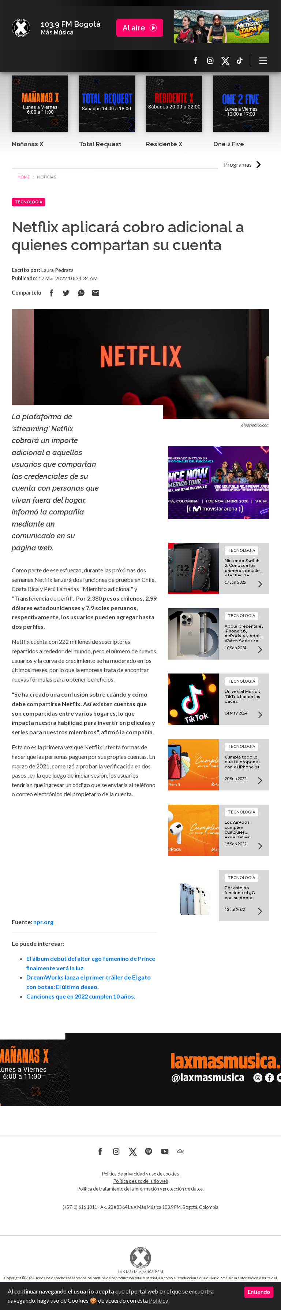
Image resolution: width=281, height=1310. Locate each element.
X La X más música (225, 60)
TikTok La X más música (239, 60)
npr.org (43, 921)
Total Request (100, 144)
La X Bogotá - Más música (21, 28)
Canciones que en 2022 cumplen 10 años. (80, 996)
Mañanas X (27, 144)
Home (24, 176)
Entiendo (259, 1292)
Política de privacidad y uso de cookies (140, 1174)
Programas (238, 164)
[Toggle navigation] (263, 60)
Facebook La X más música (195, 60)
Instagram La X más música (210, 60)
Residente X (164, 144)
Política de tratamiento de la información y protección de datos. (141, 1189)
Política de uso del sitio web (140, 1181)
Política (158, 1300)
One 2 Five (228, 144)
